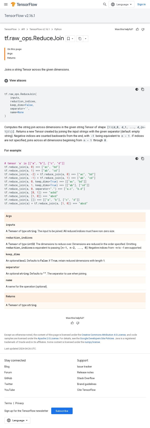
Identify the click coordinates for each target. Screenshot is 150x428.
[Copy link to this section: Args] (15, 216)
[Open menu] (6, 4)
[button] (75, 80)
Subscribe (62, 411)
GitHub (8, 378)
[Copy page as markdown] (80, 39)
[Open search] (105, 4)
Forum (8, 372)
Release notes (85, 372)
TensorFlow (10, 29)
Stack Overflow (86, 378)
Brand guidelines (86, 384)
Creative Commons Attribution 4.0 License (104, 334)
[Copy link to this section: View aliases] (30, 80)
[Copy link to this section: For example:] (25, 150)
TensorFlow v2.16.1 (19, 15)
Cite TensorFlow (86, 389)
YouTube (9, 389)
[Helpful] (137, 29)
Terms (8, 403)
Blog (7, 366)
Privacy (19, 403)
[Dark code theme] (137, 89)
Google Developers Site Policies (97, 338)
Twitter (8, 384)
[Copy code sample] (143, 89)
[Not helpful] (143, 29)
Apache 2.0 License (48, 338)
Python (58, 29)
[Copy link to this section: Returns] (18, 296)
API (23, 29)
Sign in (141, 4)
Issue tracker (84, 366)
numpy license (92, 342)
